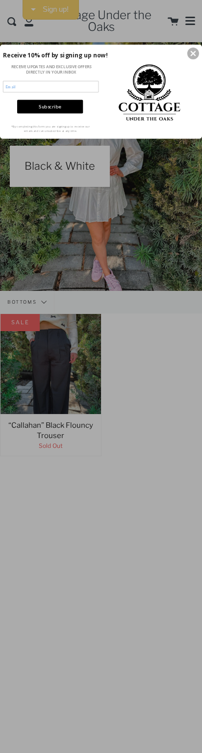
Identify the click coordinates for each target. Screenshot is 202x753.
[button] (193, 53)
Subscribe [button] (50, 106)
